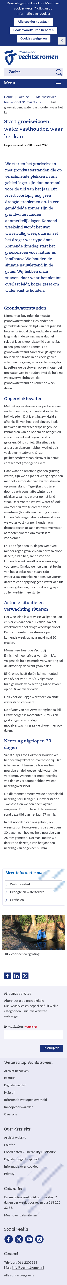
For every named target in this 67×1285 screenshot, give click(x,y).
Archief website (15, 1138)
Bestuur (9, 1078)
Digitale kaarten (15, 1085)
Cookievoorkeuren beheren (33, 30)
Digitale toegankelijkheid (21, 1159)
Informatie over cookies (33, 14)
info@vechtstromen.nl (28, 1268)
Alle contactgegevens (19, 1275)
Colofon (9, 1145)
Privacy (9, 1174)
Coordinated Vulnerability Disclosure (30, 1152)
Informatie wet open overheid (25, 1100)
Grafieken (17, 900)
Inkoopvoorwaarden (18, 1107)
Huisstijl (9, 1093)
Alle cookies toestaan (33, 22)
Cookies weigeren (33, 38)
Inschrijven (51, 1048)
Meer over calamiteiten (20, 1215)
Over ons (10, 1114)
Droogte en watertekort (27, 892)
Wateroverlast (20, 884)
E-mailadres (20, 1027)
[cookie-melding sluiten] (62, 41)
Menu (9, 83)
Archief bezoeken (16, 1071)
